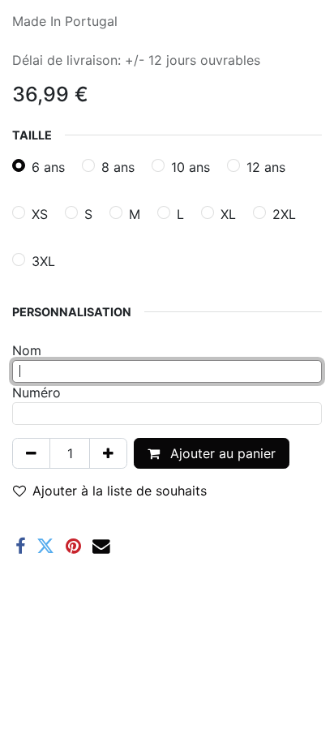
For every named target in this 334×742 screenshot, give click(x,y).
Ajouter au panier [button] (221, 453)
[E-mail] (101, 546)
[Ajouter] (108, 453)
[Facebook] (20, 546)
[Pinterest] (73, 546)
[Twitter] (45, 546)
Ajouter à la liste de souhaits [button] (119, 491)
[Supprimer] (31, 453)
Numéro (36, 392)
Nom (26, 350)
